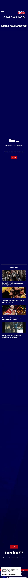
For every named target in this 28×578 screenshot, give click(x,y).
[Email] (21, 17)
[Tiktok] (14, 17)
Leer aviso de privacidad (7, 574)
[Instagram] (9, 17)
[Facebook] (4, 17)
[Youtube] (11, 17)
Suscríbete (14, 547)
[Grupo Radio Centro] (16, 17)
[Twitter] (7, 17)
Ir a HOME (14, 157)
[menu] (2, 12)
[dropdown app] (19, 17)
